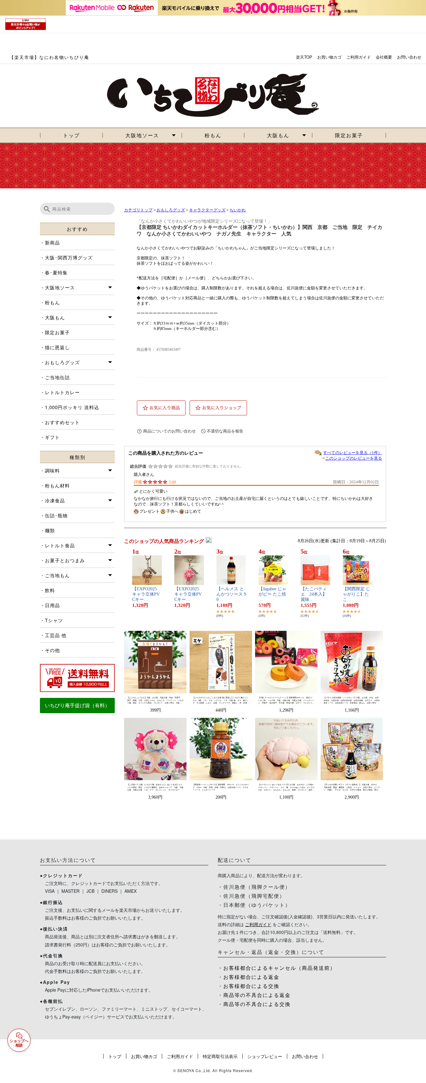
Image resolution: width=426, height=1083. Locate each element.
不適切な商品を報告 (225, 431)
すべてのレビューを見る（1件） (352, 452)
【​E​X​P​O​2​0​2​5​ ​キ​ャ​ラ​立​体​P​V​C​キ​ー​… (146, 594)
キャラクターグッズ (207, 210)
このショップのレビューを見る (353, 458)
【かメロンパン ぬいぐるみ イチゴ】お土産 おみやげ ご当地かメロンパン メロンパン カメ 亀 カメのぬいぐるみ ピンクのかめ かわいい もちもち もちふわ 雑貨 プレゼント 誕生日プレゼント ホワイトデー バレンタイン (286, 787)
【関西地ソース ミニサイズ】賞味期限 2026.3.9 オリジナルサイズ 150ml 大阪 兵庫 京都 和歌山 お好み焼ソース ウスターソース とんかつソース (221, 787)
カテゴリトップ (138, 210)
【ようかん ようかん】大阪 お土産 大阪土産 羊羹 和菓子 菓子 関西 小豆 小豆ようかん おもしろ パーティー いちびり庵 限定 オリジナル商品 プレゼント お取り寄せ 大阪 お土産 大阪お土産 (155, 700)
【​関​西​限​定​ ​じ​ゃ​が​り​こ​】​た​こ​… (356, 594)
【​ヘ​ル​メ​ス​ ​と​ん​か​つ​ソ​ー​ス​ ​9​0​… (231, 594)
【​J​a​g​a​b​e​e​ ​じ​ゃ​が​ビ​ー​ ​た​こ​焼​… (272, 594)
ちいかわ (238, 210)
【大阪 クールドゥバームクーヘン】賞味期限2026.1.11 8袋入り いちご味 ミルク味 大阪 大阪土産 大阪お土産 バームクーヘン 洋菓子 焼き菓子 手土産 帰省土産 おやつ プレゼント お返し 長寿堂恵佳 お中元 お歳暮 (286, 700)
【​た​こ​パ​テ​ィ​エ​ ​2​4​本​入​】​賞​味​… (314, 594)
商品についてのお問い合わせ (169, 431)
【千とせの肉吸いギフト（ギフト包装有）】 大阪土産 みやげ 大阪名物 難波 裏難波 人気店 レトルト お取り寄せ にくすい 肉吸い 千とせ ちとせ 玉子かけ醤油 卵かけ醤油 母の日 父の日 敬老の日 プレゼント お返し (352, 787)
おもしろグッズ (171, 210)
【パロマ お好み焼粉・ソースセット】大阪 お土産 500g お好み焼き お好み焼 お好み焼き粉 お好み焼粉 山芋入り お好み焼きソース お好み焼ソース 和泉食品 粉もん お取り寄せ (352, 700)
